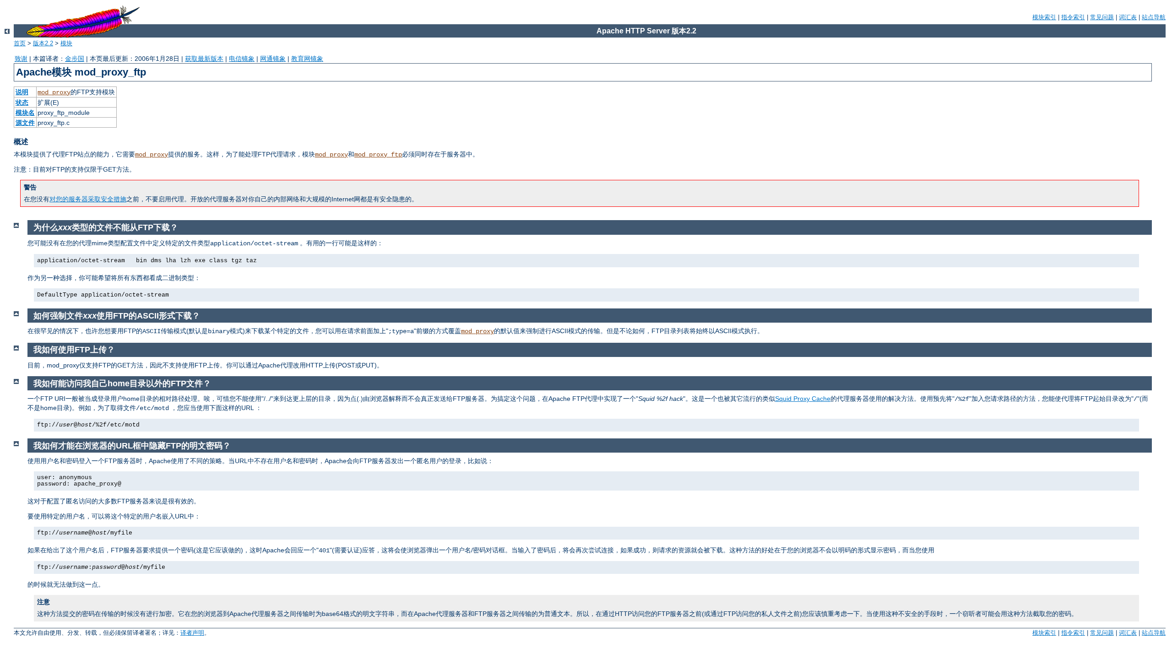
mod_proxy (54, 92)
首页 (20, 43)
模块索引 (1044, 17)
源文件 (25, 122)
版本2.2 (43, 43)
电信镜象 (242, 58)
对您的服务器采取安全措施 (87, 199)
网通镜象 (273, 58)
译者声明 (192, 632)
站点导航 (1154, 17)
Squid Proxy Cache (802, 398)
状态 (22, 102)
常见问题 (1102, 17)
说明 (22, 92)
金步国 (74, 58)
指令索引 (1073, 17)
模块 (66, 43)
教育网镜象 (307, 58)
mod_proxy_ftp (378, 154)
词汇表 (1128, 17)
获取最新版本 (204, 58)
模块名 (25, 112)
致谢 (21, 58)
